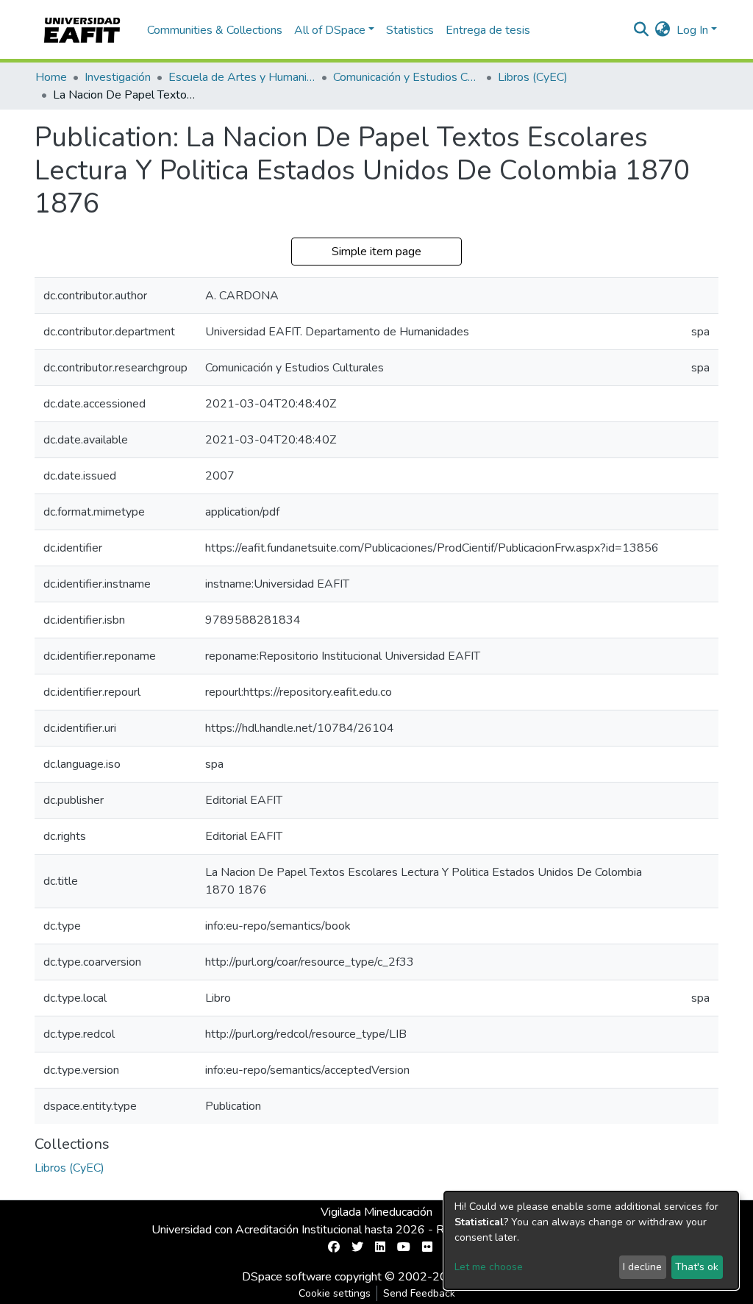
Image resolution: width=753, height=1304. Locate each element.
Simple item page (376, 251)
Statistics (410, 30)
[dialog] (591, 1240)
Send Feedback (419, 1293)
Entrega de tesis (488, 30)
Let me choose (488, 1267)
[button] (663, 30)
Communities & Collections (214, 30)
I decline (642, 1267)
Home (51, 77)
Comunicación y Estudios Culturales (406, 77)
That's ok (696, 1267)
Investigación (118, 77)
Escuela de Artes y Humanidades (241, 77)
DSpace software (287, 1277)
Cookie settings (335, 1293)
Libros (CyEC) (533, 77)
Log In (692, 30)
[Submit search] (641, 30)
